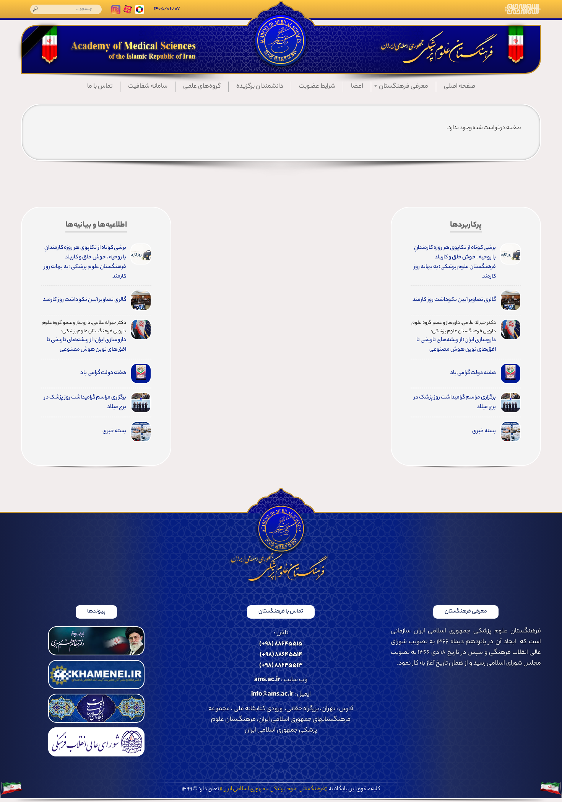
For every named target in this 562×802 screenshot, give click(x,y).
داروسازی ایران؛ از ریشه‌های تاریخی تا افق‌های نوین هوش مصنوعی (456, 345)
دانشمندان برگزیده (259, 87)
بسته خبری (484, 431)
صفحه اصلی (459, 87)
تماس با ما (99, 87)
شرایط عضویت (317, 87)
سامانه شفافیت (147, 87)
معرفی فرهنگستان (403, 87)
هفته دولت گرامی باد (473, 373)
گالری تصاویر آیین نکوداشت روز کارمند (454, 300)
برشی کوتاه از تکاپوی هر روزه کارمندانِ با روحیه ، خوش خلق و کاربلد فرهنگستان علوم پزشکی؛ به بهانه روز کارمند (455, 262)
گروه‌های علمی (202, 87)
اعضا (357, 87)
